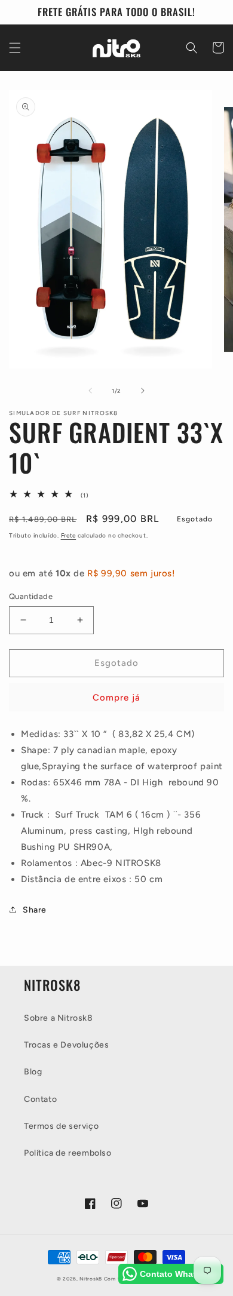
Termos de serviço (61, 1126)
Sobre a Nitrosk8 (58, 1018)
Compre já (116, 697)
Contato (40, 1099)
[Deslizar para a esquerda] (90, 390)
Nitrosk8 (90, 1279)
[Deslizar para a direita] (143, 390)
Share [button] (35, 910)
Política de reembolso (68, 1153)
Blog (33, 1072)
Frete (68, 535)
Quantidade (31, 596)
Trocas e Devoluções (66, 1045)
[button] (15, 48)
